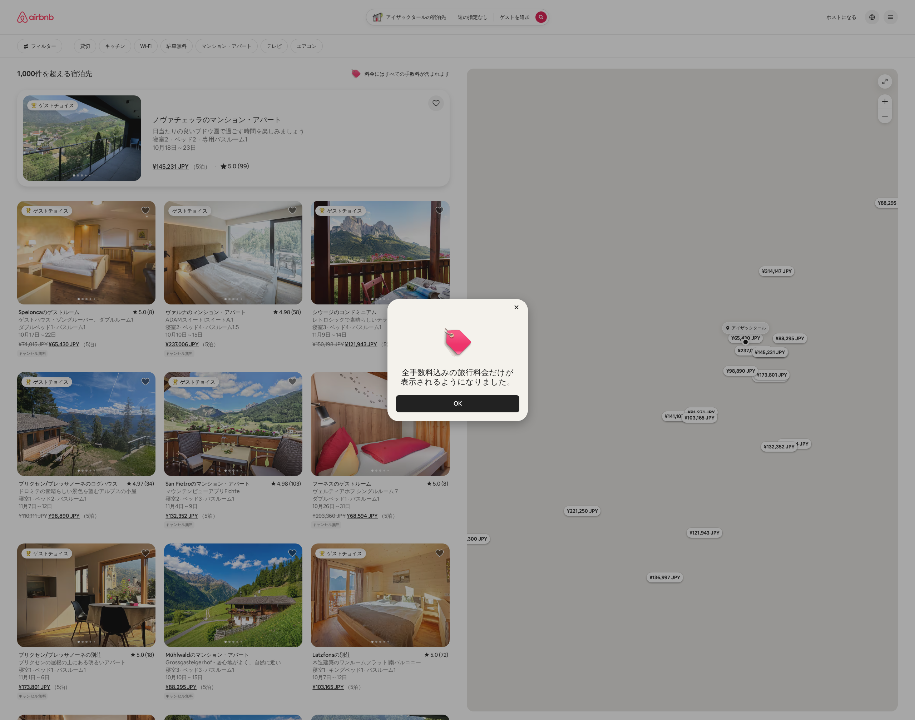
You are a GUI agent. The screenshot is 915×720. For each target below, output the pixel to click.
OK (457, 403)
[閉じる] (516, 307)
